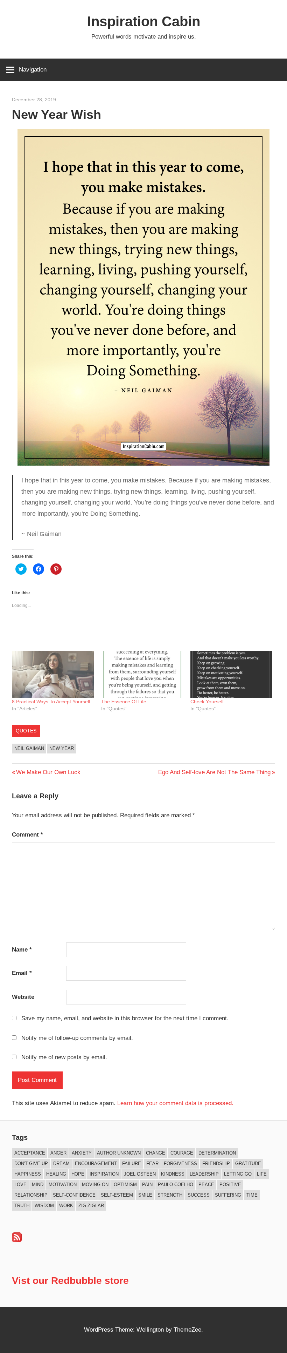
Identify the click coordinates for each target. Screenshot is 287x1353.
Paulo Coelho (175, 1184)
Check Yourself (207, 701)
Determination (217, 1153)
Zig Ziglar (91, 1205)
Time (252, 1195)
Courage (181, 1153)
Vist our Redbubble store (70, 1280)
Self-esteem (117, 1195)
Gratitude (248, 1163)
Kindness (172, 1174)
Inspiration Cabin (143, 21)
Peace (206, 1184)
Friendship (216, 1163)
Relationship (31, 1195)
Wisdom (44, 1205)
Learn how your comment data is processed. (175, 1103)
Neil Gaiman (29, 748)
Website (23, 997)
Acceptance (29, 1153)
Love (20, 1184)
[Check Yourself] (231, 674)
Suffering (228, 1195)
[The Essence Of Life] (142, 674)
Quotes (26, 730)
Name (22, 949)
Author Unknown (119, 1153)
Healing (56, 1174)
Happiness (27, 1174)
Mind (37, 1184)
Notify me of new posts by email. (64, 1057)
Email (22, 973)
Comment (27, 834)
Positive (230, 1184)
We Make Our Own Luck (48, 772)
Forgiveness (180, 1163)
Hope (77, 1174)
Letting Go (238, 1174)
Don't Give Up (31, 1163)
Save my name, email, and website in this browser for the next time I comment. (125, 1018)
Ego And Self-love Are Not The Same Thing (214, 772)
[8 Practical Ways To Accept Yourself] (53, 674)
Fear (152, 1163)
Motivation (63, 1184)
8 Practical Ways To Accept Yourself (51, 701)
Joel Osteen (140, 1174)
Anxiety (82, 1153)
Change (155, 1153)
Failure (131, 1163)
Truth (21, 1205)
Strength (170, 1195)
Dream (61, 1163)
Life (262, 1174)
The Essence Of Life (123, 701)
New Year (61, 748)
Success (199, 1195)
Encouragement (96, 1163)
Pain (147, 1184)
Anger (58, 1153)
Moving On (95, 1184)
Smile (145, 1195)
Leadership (204, 1174)
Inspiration (104, 1174)
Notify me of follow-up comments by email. (77, 1038)
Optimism (125, 1184)
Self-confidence (74, 1195)
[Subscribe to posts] (17, 1240)
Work (66, 1205)
